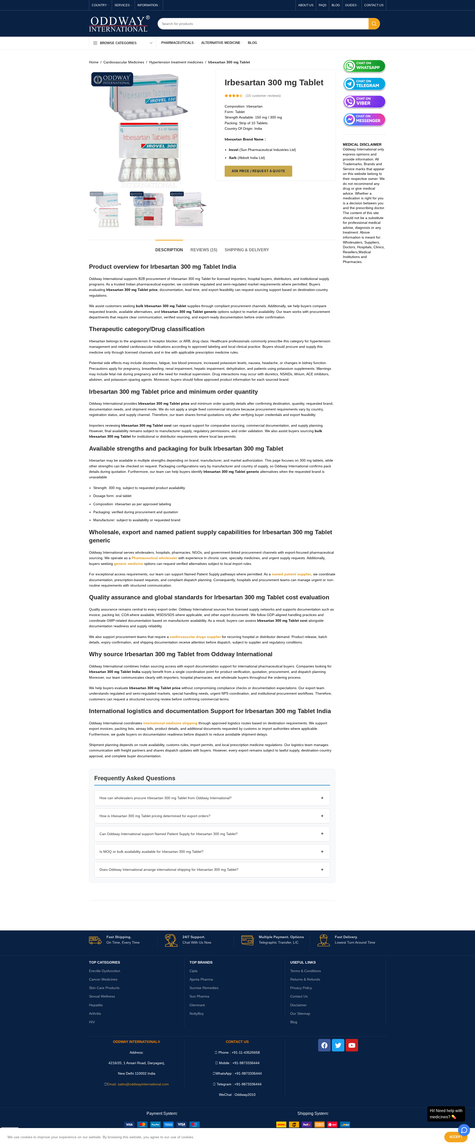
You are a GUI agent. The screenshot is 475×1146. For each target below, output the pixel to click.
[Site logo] (119, 23)
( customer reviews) (263, 96)
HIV (92, 1022)
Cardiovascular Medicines (123, 62)
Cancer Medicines (103, 979)
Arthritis (95, 1014)
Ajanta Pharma (201, 979)
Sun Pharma (199, 996)
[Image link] (162, 1124)
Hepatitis (96, 1005)
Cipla (193, 971)
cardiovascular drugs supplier (195, 637)
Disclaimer (298, 1005)
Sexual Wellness (102, 996)
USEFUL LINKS (303, 962)
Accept (456, 1137)
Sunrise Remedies (204, 988)
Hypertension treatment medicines (176, 62)
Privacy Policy (301, 988)
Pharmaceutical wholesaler (154, 558)
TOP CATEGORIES (104, 962)
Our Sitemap (300, 1014)
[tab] (169, 247)
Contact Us (299, 996)
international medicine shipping (170, 723)
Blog (293, 1022)
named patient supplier (291, 574)
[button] (95, 210)
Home (93, 62)
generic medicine (128, 564)
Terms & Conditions (305, 971)
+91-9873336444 (248, 1073)
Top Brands (201, 962)
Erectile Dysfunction (104, 971)
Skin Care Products (104, 988)
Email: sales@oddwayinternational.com (138, 1084)
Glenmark (197, 1005)
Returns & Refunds (305, 979)
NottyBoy (197, 1014)
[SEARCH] (374, 23)
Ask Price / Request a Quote (258, 171)
